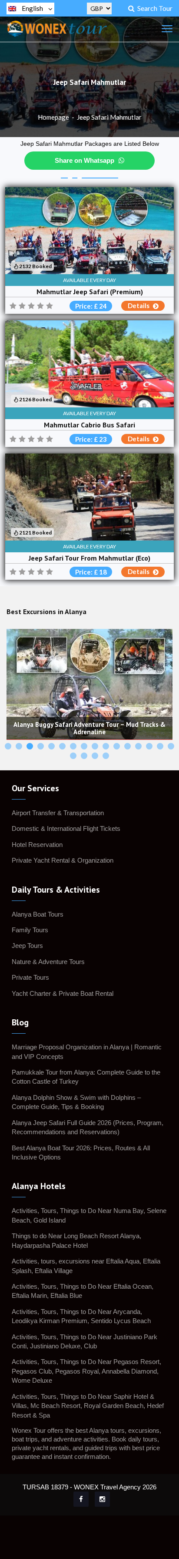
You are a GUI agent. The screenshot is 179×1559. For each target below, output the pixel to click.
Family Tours (30, 930)
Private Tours (30, 977)
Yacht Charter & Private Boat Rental (62, 993)
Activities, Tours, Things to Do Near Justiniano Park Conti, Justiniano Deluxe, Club (84, 1341)
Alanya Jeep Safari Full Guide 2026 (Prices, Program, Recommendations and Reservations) (87, 1127)
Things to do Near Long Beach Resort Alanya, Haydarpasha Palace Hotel (76, 1240)
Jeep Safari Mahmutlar (109, 117)
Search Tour (153, 8)
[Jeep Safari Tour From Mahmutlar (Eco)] (89, 497)
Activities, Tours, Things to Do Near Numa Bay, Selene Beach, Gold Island (89, 1215)
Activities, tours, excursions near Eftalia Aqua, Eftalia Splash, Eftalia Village (86, 1265)
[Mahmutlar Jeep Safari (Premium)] (89, 230)
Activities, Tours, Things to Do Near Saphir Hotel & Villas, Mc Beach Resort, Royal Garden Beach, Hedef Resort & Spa (88, 1406)
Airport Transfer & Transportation (58, 812)
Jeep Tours (27, 945)
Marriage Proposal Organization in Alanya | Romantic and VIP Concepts (87, 1051)
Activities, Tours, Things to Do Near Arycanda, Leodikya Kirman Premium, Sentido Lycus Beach (81, 1316)
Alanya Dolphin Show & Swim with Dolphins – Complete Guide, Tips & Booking (76, 1102)
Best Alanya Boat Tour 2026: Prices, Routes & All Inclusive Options (81, 1152)
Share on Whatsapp (84, 160)
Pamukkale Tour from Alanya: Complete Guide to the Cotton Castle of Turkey (86, 1076)
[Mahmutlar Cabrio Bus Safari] (89, 363)
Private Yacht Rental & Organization (62, 860)
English (32, 8)
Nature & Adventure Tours (48, 961)
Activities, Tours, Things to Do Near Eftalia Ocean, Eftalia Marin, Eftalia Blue (82, 1291)
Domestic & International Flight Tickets (66, 828)
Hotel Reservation (37, 844)
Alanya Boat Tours (37, 914)
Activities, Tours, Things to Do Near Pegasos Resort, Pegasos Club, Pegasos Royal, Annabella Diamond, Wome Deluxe (86, 1371)
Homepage (53, 117)
